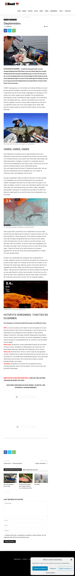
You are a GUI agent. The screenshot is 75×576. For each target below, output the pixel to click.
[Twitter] (10, 30)
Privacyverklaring (50, 572)
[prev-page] (5, 492)
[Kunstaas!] (41, 478)
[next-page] (8, 492)
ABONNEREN (53, 11)
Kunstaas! (37, 484)
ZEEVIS (41, 11)
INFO (61, 11)
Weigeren (53, 568)
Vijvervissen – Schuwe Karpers (13, 463)
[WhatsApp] (14, 30)
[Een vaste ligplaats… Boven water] (10, 478)
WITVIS (36, 11)
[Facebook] (5, 30)
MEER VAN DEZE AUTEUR (30, 470)
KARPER (24, 11)
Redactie (9, 26)
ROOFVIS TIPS (18, 17)
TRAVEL (47, 11)
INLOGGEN (68, 11)
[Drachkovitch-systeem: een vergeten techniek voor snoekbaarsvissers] (25, 478)
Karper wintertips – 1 (41, 463)
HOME (19, 11)
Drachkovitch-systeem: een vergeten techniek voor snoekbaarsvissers (25, 486)
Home (5, 17)
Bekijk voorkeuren (65, 568)
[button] (71, 560)
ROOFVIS (30, 11)
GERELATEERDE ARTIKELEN (13, 470)
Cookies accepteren (40, 568)
